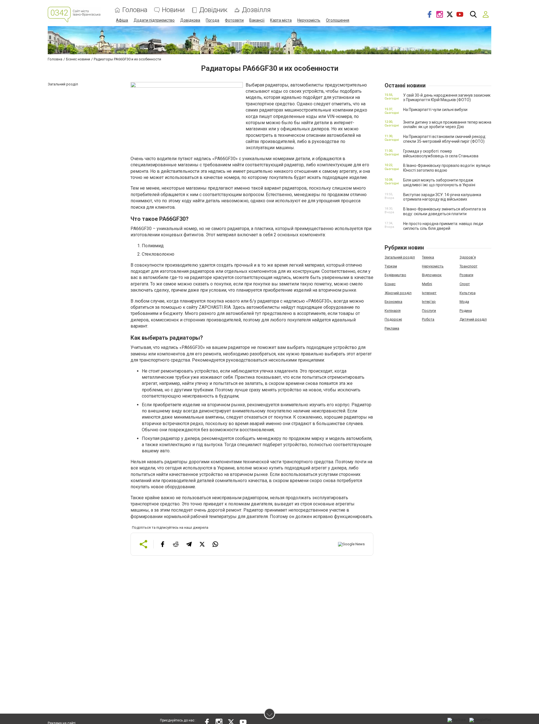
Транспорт (469, 266)
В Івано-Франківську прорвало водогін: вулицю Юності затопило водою (446, 168)
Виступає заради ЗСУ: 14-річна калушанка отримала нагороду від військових (442, 197)
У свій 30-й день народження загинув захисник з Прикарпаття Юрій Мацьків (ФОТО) (446, 97)
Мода (464, 301)
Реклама (392, 328)
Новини (173, 10)
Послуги (429, 310)
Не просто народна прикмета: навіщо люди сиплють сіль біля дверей (443, 226)
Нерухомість (308, 20)
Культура (468, 293)
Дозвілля (256, 10)
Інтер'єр (429, 301)
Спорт (465, 284)
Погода (212, 20)
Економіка (393, 301)
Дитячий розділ (473, 319)
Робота (428, 319)
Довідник (213, 10)
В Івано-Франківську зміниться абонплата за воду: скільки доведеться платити (444, 211)
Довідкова (190, 20)
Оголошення (337, 20)
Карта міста (281, 20)
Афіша (122, 20)
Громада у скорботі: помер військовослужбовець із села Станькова (440, 153)
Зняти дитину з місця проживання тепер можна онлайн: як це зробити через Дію (447, 124)
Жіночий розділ (398, 293)
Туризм (391, 266)
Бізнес (390, 284)
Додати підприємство (154, 20)
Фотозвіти (234, 20)
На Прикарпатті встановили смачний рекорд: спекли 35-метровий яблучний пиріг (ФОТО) (444, 139)
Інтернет (429, 293)
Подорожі (393, 319)
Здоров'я (468, 257)
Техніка (428, 257)
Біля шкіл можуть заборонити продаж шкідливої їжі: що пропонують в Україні (439, 182)
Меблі (427, 284)
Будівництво (395, 275)
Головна (134, 10)
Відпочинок (432, 275)
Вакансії (256, 20)
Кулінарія (393, 310)
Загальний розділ (400, 257)
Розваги (466, 275)
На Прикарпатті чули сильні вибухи (435, 109)
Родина (466, 310)
